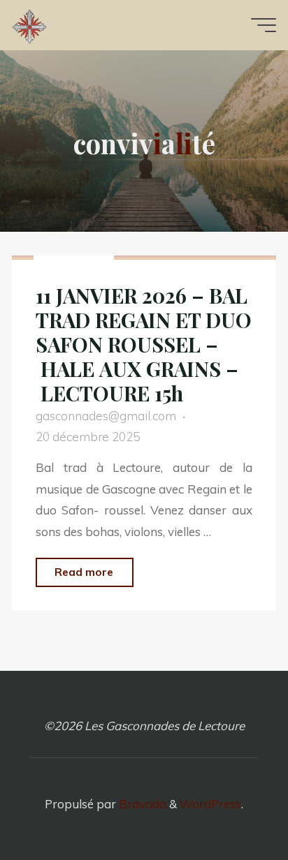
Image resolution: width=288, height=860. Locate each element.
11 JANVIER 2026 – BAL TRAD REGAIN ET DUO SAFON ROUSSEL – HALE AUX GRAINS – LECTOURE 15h (144, 344)
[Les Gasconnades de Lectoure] (29, 24)
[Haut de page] (233, 805)
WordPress (210, 803)
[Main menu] (263, 25)
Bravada (141, 803)
